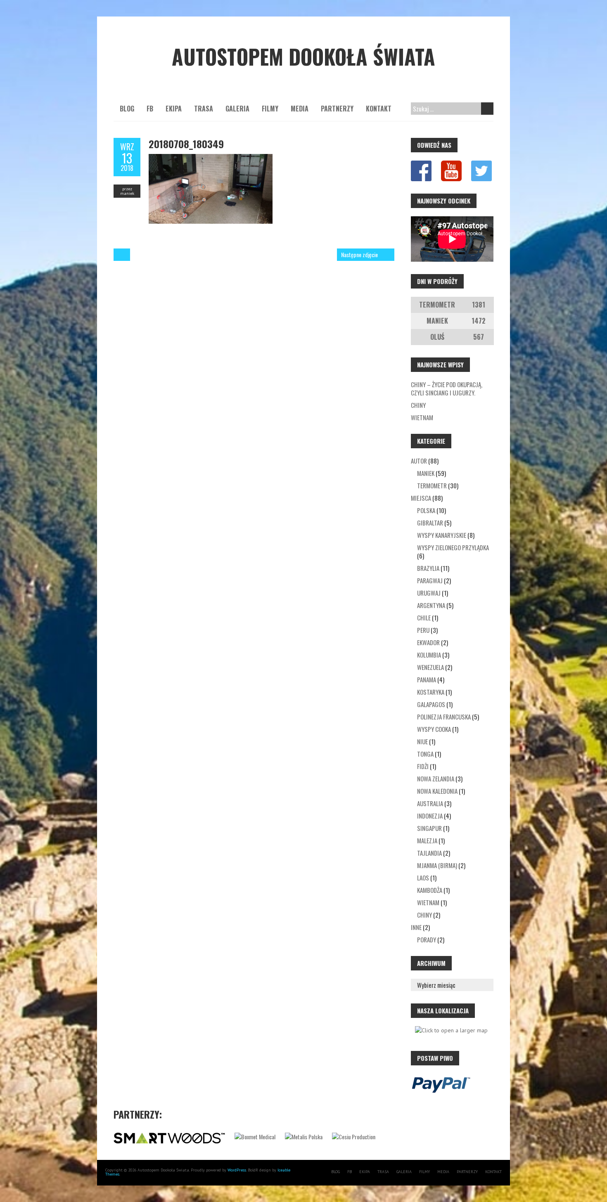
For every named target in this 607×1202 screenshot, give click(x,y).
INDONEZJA (430, 815)
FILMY (270, 109)
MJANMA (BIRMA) (437, 865)
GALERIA (237, 109)
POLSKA (426, 510)
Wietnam (422, 417)
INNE (416, 927)
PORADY (426, 939)
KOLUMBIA (429, 654)
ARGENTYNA (431, 605)
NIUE (422, 741)
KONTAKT (378, 109)
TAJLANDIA (429, 852)
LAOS (423, 877)
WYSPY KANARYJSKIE (441, 534)
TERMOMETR (432, 485)
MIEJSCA (421, 497)
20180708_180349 (186, 143)
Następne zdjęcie (359, 254)
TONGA (425, 753)
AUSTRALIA (430, 803)
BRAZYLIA (428, 568)
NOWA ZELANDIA (435, 778)
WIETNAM (428, 902)
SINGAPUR (429, 828)
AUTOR (419, 460)
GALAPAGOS (431, 704)
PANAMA (426, 679)
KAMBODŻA (429, 889)
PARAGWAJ (430, 580)
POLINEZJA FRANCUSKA (444, 716)
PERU (423, 629)
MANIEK (425, 473)
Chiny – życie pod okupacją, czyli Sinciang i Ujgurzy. (446, 388)
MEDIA (299, 109)
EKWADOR (428, 642)
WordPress (237, 1170)
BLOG (127, 109)
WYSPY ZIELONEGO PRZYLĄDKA (453, 547)
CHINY (424, 914)
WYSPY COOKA (434, 729)
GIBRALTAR (430, 522)
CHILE (424, 617)
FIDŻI (423, 766)
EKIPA (174, 109)
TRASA (203, 109)
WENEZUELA (430, 667)
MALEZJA (427, 840)
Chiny (418, 404)
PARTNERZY (337, 109)
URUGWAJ (429, 592)
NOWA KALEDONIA (437, 790)
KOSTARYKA (430, 691)
